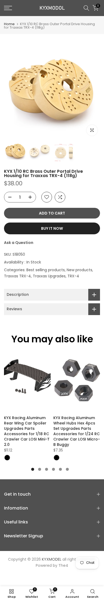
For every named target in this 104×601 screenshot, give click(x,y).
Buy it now (52, 228)
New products (79, 270)
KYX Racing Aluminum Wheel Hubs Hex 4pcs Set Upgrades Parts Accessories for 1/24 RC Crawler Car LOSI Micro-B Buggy (76, 431)
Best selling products (45, 270)
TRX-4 (73, 276)
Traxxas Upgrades (49, 276)
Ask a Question (18, 242)
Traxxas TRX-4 (17, 276)
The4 (63, 565)
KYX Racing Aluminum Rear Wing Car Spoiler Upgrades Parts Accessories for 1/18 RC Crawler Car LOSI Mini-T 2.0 (27, 431)
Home (9, 24)
